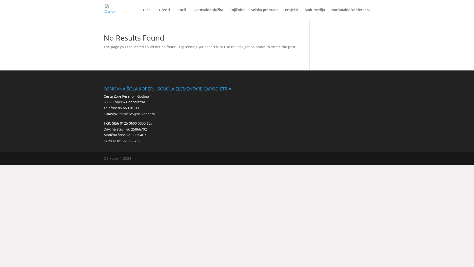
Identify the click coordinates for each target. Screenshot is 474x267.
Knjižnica (237, 10)
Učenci (164, 10)
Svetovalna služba (208, 10)
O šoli (148, 10)
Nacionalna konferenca (350, 10)
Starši (181, 10)
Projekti (291, 10)
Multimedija (315, 10)
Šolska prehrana (264, 10)
